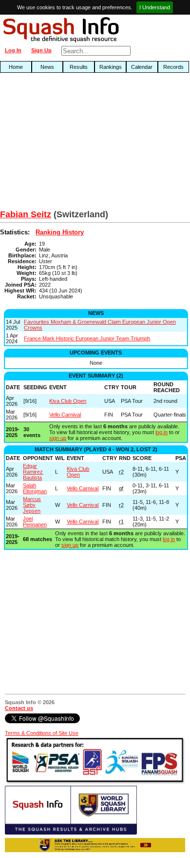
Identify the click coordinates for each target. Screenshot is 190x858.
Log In (13, 50)
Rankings (110, 67)
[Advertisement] (61, 144)
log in (161, 432)
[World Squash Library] (71, 833)
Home (16, 67)
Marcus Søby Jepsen (32, 505)
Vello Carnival (65, 415)
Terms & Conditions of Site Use (41, 733)
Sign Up (41, 50)
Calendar (141, 67)
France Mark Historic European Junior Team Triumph (87, 338)
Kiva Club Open (67, 401)
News (47, 67)
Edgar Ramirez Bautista (33, 472)
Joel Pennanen (35, 521)
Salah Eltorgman (35, 488)
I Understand (154, 7)
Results (79, 67)
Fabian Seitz (25, 214)
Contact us (19, 708)
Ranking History (60, 232)
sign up (57, 438)
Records (173, 67)
